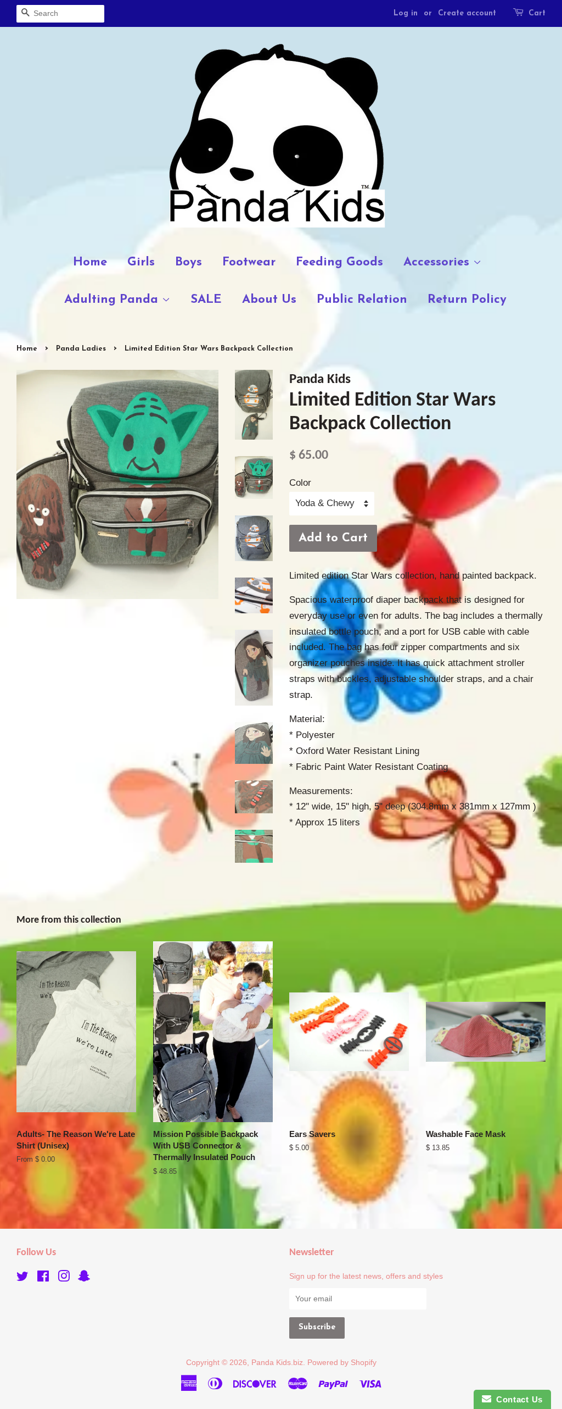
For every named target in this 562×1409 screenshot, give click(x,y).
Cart (537, 13)
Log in (406, 13)
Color (300, 483)
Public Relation (362, 299)
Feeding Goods (339, 262)
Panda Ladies (81, 348)
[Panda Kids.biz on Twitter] (22, 1278)
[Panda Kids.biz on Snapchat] (84, 1278)
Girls (141, 262)
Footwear (249, 262)
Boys (188, 262)
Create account (467, 13)
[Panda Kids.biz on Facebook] (43, 1278)
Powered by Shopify (341, 1362)
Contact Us (517, 1399)
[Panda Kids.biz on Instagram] (64, 1278)
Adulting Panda (113, 299)
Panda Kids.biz (277, 1362)
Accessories (438, 262)
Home (90, 262)
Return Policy (467, 299)
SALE (206, 299)
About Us (269, 299)
